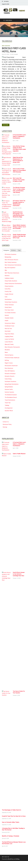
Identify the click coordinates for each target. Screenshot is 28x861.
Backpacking (8, 257)
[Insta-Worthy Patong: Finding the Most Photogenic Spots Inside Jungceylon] (7, 146)
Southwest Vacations (10, 381)
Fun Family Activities (10, 313)
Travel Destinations (10, 400)
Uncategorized (8, 408)
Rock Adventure (9, 368)
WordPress (10, 859)
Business (7, 275)
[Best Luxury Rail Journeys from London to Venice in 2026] (7, 178)
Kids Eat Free (8, 328)
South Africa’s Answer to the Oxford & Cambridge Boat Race (19, 574)
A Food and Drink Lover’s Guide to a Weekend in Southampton (19, 136)
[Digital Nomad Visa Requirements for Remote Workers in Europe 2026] (7, 157)
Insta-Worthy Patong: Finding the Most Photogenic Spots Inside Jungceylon (19, 148)
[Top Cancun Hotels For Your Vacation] (7, 691)
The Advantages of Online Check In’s (11, 810)
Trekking (7, 405)
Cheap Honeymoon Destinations (13, 283)
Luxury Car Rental (9, 339)
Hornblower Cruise (9, 326)
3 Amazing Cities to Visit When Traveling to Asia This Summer (13, 829)
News (6, 352)
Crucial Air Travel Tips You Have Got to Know (14, 816)
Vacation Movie (9, 410)
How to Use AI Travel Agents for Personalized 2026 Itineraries (19, 170)
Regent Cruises (9, 363)
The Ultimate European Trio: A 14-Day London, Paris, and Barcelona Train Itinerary (19, 190)
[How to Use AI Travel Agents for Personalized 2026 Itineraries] (7, 169)
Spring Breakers (9, 387)
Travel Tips (7, 403)
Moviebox (7, 350)
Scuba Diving (8, 379)
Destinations (8, 299)
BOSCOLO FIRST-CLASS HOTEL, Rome (14, 49)
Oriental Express (9, 355)
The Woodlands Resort (11, 397)
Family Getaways (9, 305)
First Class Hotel (6, 45)
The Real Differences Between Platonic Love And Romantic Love (14, 843)
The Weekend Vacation (11, 395)
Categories (6, 250)
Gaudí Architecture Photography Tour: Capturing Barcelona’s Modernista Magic (18, 214)
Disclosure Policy (7, 424)
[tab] (6, 250)
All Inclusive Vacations (10, 254)
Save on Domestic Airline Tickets (10, 822)
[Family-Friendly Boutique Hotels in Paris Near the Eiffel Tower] (7, 235)
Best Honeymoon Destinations (13, 265)
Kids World (7, 331)
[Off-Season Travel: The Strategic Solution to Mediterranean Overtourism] (7, 201)
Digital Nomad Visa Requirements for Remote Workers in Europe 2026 (18, 159)
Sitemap (5, 427)
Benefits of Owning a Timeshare (10, 836)
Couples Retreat (9, 294)
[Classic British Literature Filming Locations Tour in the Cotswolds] (7, 225)
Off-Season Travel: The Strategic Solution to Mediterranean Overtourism (19, 203)
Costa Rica (7, 289)
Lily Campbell (15, 54)
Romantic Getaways (10, 373)
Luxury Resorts (9, 342)
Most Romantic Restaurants (12, 347)
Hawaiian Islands (9, 318)
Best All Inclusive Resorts (11, 260)
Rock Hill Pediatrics (10, 371)
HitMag (17, 859)
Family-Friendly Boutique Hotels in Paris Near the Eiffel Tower (19, 236)
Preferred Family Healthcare (12, 358)
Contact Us (6, 422)
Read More (5, 124)
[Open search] (24, 20)
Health (6, 320)
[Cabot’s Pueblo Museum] (7, 454)
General (7, 315)
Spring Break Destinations (11, 384)
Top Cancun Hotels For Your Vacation (19, 692)
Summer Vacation (9, 392)
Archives (13, 250)
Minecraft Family (9, 344)
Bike (6, 270)
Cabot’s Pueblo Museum (19, 453)
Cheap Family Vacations (11, 281)
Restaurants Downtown (11, 365)
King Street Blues (9, 334)
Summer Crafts (9, 389)
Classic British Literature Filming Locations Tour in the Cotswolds (19, 226)
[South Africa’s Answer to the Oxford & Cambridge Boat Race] (7, 572)
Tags (19, 250)
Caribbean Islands (9, 278)
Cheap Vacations (9, 286)
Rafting (7, 360)
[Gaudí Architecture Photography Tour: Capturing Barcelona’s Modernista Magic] (7, 212)
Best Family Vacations (10, 262)
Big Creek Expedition (10, 267)
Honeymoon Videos (10, 323)
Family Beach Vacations (11, 302)
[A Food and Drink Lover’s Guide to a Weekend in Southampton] (7, 135)
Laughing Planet (9, 336)
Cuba (6, 297)
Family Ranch (8, 307)
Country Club (8, 291)
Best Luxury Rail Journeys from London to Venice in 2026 (19, 179)
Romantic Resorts (9, 376)
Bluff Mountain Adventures (12, 273)
